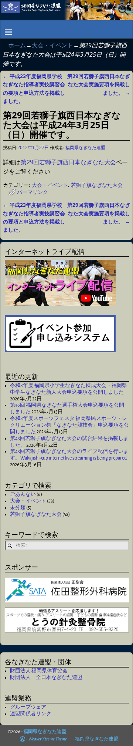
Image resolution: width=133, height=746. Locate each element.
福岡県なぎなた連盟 (44, 731)
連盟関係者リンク (30, 713)
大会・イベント (52, 45)
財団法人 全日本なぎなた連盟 (46, 677)
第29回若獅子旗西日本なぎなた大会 (68, 162)
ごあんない (23, 494)
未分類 (17, 507)
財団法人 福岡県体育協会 (39, 670)
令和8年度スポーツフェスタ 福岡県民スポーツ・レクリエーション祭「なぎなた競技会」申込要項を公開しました (69, 425)
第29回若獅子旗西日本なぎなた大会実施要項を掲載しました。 (98, 84)
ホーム (17, 45)
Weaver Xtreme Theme (47, 739)
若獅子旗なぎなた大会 (97, 184)
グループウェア (28, 707)
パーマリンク (32, 191)
